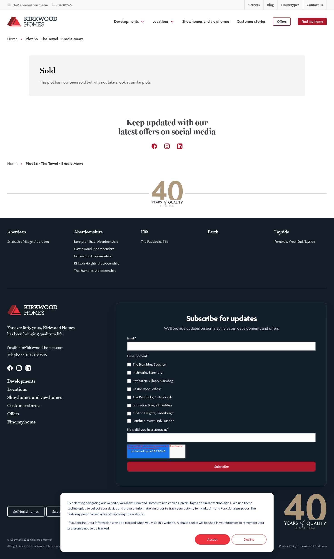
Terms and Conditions (313, 546)
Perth (213, 232)
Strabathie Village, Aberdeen (28, 241)
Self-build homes (26, 511)
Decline (249, 539)
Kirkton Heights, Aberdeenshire (96, 263)
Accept (212, 539)
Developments (126, 21)
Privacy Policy (288, 546)
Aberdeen (16, 232)
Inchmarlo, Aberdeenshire (92, 256)
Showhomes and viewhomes (205, 21)
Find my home (312, 21)
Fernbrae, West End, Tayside (294, 241)
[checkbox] (221, 393)
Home (12, 39)
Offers (282, 21)
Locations (160, 21)
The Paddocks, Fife (154, 241)
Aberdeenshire (88, 232)
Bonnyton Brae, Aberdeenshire (96, 241)
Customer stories (251, 21)
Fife (144, 232)
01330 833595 (36, 355)
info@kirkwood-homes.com (40, 347)
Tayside (281, 232)
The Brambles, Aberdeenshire (95, 270)
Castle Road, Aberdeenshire (94, 249)
